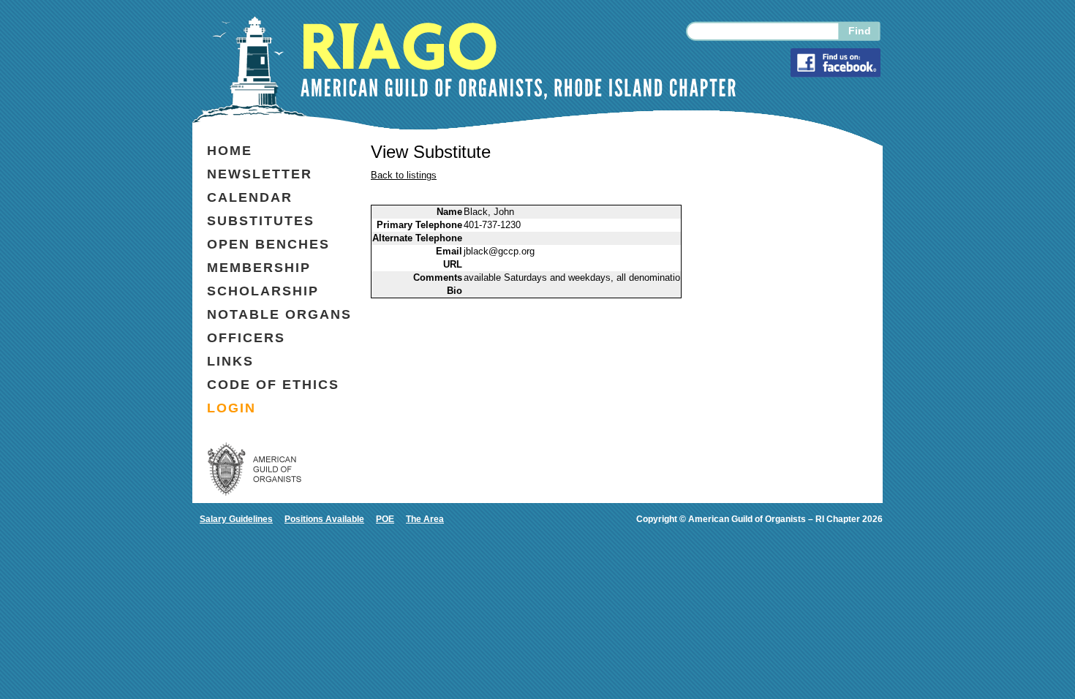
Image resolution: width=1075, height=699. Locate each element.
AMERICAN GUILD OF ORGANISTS (254, 469)
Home (229, 150)
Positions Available (324, 519)
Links (230, 361)
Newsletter (259, 174)
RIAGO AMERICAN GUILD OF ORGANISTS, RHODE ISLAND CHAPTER (518, 61)
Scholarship (263, 291)
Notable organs (279, 314)
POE (385, 519)
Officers (246, 337)
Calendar (250, 197)
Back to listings (404, 175)
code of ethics (273, 384)
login (231, 408)
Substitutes (260, 221)
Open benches (268, 244)
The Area (425, 519)
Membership (259, 267)
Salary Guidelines (236, 519)
